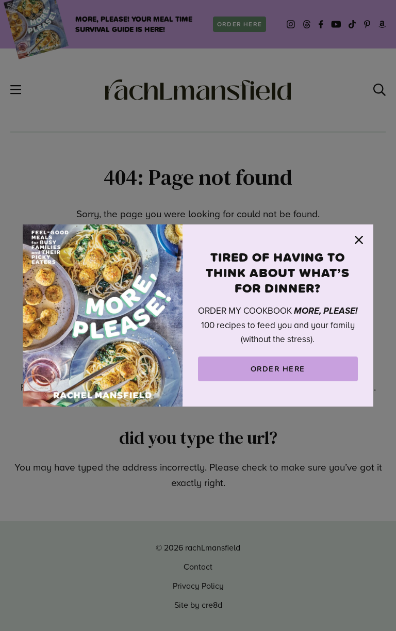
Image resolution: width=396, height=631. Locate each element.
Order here (278, 368)
